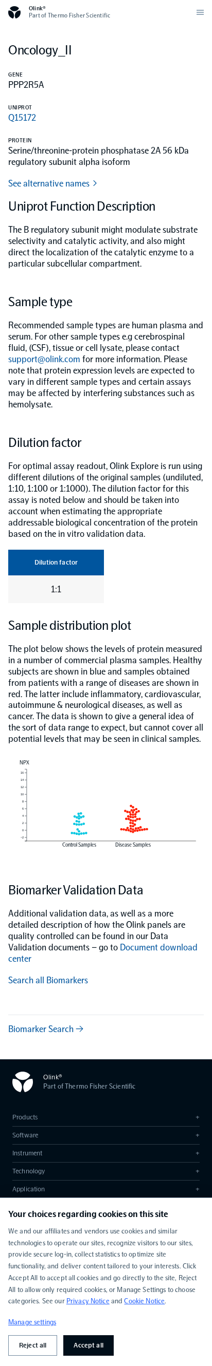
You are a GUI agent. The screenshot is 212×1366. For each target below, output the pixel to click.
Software (106, 1135)
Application (106, 1189)
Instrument (106, 1153)
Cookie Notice (144, 1301)
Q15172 (22, 117)
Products (106, 1117)
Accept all (88, 1345)
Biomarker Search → (45, 1029)
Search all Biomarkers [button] (48, 980)
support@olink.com (44, 359)
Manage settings (32, 1322)
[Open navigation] (200, 12)
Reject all (32, 1345)
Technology (106, 1171)
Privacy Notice (88, 1301)
